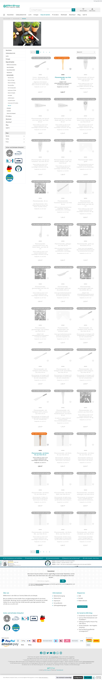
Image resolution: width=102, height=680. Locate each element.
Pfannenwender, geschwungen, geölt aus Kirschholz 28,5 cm (85, 288)
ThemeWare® (59, 670)
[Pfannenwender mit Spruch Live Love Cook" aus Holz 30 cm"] (40, 105)
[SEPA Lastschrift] (28, 640)
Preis (7, 142)
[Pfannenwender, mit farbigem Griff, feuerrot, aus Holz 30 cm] (85, 314)
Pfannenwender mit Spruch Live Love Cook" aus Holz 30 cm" (40, 120)
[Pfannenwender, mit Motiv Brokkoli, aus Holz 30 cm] (85, 519)
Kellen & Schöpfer (11, 93)
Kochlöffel (10, 95)
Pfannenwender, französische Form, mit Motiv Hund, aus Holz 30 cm (85, 203)
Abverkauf (8, 122)
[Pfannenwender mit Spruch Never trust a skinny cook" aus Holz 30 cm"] (85, 105)
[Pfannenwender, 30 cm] (40, 187)
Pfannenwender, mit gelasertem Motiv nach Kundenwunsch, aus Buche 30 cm (62, 412)
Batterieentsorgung (59, 596)
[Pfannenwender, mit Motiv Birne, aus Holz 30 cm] (63, 519)
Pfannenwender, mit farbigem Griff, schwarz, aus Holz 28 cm (40, 411)
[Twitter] (47, 652)
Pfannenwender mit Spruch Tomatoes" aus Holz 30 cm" (40, 160)
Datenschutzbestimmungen (42, 584)
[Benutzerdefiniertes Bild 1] (89, 640)
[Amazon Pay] (10, 645)
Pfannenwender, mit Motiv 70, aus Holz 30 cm (40, 493)
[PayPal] (8, 640)
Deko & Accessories (11, 64)
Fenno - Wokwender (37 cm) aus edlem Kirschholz (40, 78)
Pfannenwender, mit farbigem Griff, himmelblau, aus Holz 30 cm (63, 370)
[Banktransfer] (81, 640)
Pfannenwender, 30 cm (40, 201)
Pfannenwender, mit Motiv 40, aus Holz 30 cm (40, 454)
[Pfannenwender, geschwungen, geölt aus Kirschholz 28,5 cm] (85, 273)
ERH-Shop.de (47, 670)
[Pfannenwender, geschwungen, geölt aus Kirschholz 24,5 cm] (63, 273)
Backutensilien (11, 77)
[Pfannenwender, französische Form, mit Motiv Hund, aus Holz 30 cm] (85, 187)
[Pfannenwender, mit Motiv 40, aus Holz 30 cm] (40, 439)
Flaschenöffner (11, 85)
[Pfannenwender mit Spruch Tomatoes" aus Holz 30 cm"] (40, 146)
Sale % (7, 128)
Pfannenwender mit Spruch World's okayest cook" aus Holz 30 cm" (63, 161)
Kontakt (80, 598)
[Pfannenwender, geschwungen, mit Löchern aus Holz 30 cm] (40, 314)
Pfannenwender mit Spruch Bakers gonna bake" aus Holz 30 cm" (85, 79)
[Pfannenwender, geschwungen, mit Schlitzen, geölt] (63, 314)
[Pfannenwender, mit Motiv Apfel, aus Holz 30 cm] (63, 479)
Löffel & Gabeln (11, 98)
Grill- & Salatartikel (12, 87)
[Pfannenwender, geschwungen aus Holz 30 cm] (40, 273)
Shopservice (81, 593)
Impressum (57, 600)
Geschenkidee (10, 67)
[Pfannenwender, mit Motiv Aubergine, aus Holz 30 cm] (85, 479)
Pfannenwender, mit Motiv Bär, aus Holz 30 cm (40, 533)
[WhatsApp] (57, 652)
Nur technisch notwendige (64, 677)
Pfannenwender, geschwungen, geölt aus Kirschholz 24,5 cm (63, 288)
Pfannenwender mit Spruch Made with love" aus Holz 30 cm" (63, 120)
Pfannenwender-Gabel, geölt (85, 160)
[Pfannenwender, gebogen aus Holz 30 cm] (63, 230)
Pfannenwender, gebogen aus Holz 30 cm (63, 244)
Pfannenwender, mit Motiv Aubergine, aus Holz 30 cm (85, 493)
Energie (8, 59)
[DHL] (96, 640)
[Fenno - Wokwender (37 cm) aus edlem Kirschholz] (40, 64)
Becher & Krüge (11, 80)
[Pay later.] (61, 640)
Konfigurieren (78, 677)
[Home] (5, 14)
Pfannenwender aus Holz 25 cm (63, 78)
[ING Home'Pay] (39, 640)
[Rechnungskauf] (18, 640)
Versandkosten (58, 603)
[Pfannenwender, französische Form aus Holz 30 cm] (63, 187)
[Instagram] (44, 652)
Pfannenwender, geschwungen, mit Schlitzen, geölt (63, 329)
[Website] (60, 652)
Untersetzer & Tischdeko (13, 103)
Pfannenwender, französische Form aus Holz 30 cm (63, 202)
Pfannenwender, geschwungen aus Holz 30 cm (40, 288)
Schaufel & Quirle (11, 100)
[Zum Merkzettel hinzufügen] (47, 68)
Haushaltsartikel (11, 70)
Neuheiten (9, 50)
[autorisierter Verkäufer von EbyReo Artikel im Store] (19, 169)
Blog (7, 125)
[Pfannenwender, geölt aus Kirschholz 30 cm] (85, 230)
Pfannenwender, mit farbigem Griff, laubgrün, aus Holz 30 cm (85, 370)
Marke (7, 136)
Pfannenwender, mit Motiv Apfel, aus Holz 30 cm (62, 493)
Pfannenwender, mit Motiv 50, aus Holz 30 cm (62, 454)
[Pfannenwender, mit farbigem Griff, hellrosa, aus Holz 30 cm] (40, 355)
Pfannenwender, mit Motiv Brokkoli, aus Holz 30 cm (85, 533)
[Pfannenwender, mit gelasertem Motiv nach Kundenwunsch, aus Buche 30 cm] (63, 397)
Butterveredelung (11, 82)
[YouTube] (51, 652)
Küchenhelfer (10, 75)
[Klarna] (34, 640)
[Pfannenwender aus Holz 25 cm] (63, 64)
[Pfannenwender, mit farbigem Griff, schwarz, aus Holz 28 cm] (40, 397)
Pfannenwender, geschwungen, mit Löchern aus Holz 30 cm (40, 329)
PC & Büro (9, 116)
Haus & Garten (10, 62)
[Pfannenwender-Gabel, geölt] (85, 146)
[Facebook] (41, 652)
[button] (63, 89)
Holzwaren (9, 72)
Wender (9, 105)
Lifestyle (9, 108)
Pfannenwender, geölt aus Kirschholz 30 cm (85, 244)
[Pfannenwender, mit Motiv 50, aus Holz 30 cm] (63, 439)
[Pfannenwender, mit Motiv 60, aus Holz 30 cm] (85, 439)
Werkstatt (8, 119)
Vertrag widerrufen (98, 1)
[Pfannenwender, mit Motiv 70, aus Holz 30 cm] (40, 479)
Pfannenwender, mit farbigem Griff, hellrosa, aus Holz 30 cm (40, 370)
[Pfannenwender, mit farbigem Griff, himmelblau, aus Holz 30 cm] (63, 355)
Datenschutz (57, 598)
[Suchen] (73, 9)
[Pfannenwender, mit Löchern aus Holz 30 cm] (85, 397)
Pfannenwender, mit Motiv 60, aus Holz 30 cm (85, 454)
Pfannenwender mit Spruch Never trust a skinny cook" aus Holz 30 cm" (85, 120)
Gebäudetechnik (10, 53)
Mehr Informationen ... (43, 677)
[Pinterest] (54, 652)
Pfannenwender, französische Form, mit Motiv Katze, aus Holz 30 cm (40, 246)
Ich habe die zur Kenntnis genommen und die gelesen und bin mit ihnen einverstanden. (52, 584)
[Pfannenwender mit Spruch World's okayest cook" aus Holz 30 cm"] (63, 146)
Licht (7, 56)
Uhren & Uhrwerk (11, 113)
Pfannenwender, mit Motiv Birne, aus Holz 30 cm (62, 533)
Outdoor (9, 111)
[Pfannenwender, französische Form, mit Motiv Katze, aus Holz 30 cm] (40, 230)
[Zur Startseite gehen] (11, 6)
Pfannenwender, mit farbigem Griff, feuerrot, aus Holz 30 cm (85, 329)
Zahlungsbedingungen (60, 605)
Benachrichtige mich (40, 91)
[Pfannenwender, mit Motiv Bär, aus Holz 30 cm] (40, 519)
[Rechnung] (30, 645)
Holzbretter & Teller (12, 90)
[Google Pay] (23, 640)
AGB (67, 584)
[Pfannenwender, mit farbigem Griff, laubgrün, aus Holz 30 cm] (85, 355)
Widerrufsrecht (82, 600)
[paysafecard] (56, 640)
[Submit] (63, 581)
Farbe (7, 139)
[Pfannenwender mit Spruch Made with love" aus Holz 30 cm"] (63, 105)
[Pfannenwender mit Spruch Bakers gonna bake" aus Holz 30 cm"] (85, 64)
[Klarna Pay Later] (67, 640)
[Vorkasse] (22, 645)
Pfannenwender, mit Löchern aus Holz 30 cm (85, 411)
